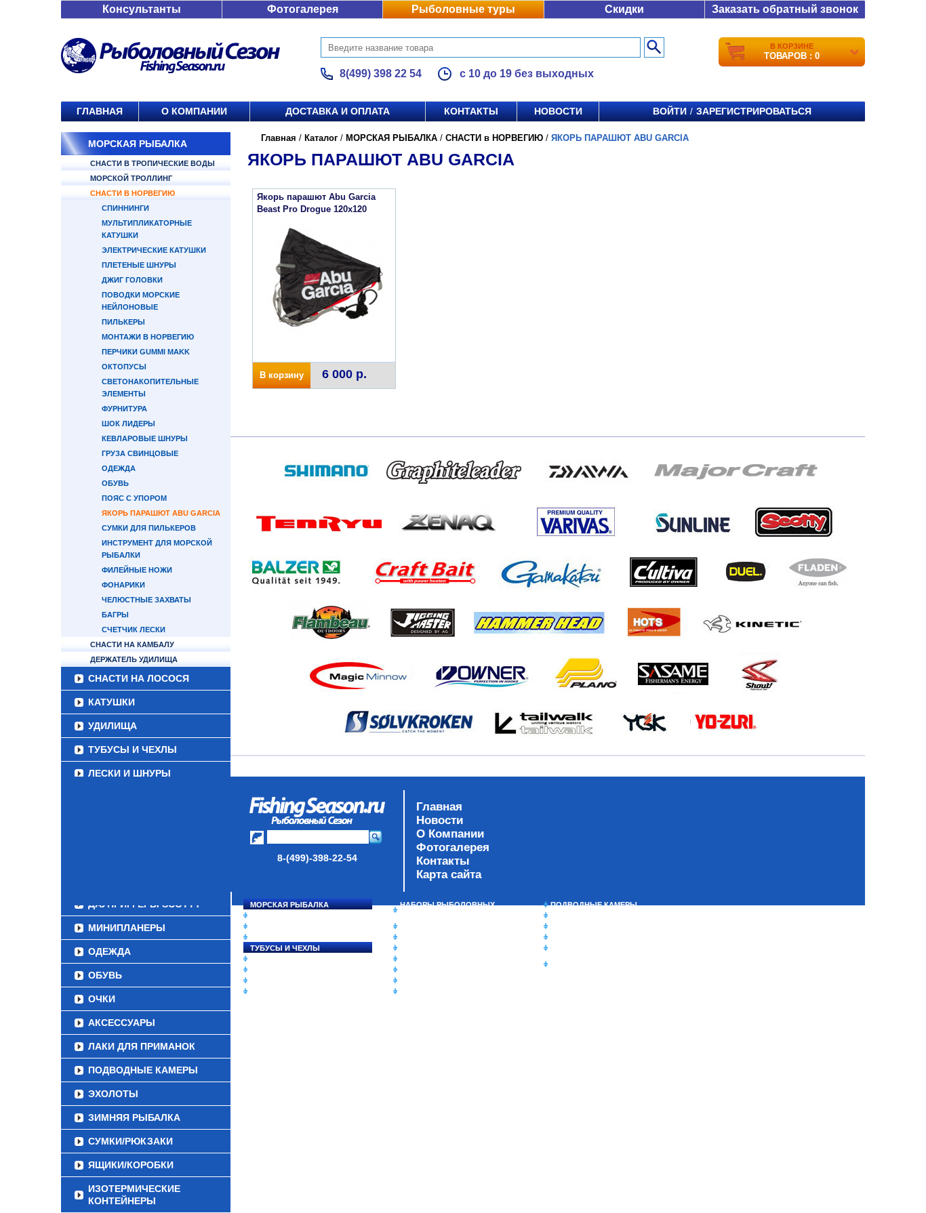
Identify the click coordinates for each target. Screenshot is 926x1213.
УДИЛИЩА (112, 725)
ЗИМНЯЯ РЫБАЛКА (587, 926)
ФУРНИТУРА (124, 409)
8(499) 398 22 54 (381, 73)
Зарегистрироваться (753, 111)
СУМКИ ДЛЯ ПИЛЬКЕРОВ (149, 528)
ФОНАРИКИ (123, 585)
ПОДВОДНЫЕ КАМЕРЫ (593, 905)
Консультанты (141, 9)
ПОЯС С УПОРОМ (134, 498)
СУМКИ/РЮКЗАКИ (583, 937)
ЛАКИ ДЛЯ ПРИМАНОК (442, 991)
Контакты (471, 111)
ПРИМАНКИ (271, 970)
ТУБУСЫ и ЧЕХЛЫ (132, 749)
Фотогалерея (302, 9)
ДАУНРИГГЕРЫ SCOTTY (444, 926)
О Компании (450, 833)
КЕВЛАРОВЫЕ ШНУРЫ (145, 438)
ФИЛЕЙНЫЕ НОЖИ (137, 570)
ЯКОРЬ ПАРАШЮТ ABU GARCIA (161, 513)
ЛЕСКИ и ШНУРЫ (129, 773)
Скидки (624, 9)
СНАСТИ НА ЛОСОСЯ (138, 678)
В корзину (282, 375)
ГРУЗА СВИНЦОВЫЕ (140, 453)
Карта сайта (448, 874)
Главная (100, 111)
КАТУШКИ (111, 702)
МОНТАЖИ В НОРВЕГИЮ (148, 337)
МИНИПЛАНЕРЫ (430, 937)
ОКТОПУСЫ (124, 367)
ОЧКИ (411, 970)
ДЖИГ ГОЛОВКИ (132, 280)
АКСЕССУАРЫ (426, 980)
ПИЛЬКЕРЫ (123, 322)
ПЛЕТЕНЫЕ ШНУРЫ (139, 265)
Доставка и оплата (337, 111)
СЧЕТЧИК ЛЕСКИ (133, 629)
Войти (670, 111)
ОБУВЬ (115, 483)
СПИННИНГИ (125, 208)
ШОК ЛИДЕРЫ (128, 423)
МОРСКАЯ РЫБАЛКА (137, 143)
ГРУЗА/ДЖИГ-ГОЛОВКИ (294, 980)
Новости (558, 111)
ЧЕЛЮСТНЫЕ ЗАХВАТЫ (146, 600)
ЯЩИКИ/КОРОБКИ (584, 948)
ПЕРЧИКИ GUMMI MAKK (146, 352)
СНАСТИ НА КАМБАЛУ (132, 644)
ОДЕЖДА (119, 468)
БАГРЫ (115, 615)
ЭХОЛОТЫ (570, 915)
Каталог (321, 138)
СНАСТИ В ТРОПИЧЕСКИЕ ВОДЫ (152, 163)
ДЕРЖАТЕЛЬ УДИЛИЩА (134, 659)
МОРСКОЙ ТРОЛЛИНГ (131, 178)
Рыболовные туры (463, 9)
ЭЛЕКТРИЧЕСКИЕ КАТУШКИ (154, 250)
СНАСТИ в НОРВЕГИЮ (132, 193)
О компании (194, 111)
